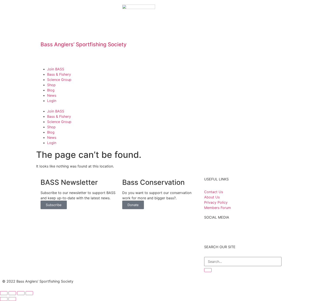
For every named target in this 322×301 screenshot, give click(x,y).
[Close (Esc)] (3, 293)
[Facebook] (209, 10)
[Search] (208, 270)
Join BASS (55, 69)
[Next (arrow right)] (12, 299)
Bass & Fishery (59, 74)
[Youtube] (233, 10)
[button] (161, 106)
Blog (51, 90)
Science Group (59, 79)
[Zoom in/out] (29, 293)
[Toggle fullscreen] (21, 293)
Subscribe (54, 205)
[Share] (12, 293)
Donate (133, 205)
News (51, 95)
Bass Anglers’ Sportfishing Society (84, 44)
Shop (51, 85)
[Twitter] (221, 10)
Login (51, 100)
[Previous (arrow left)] (3, 299)
